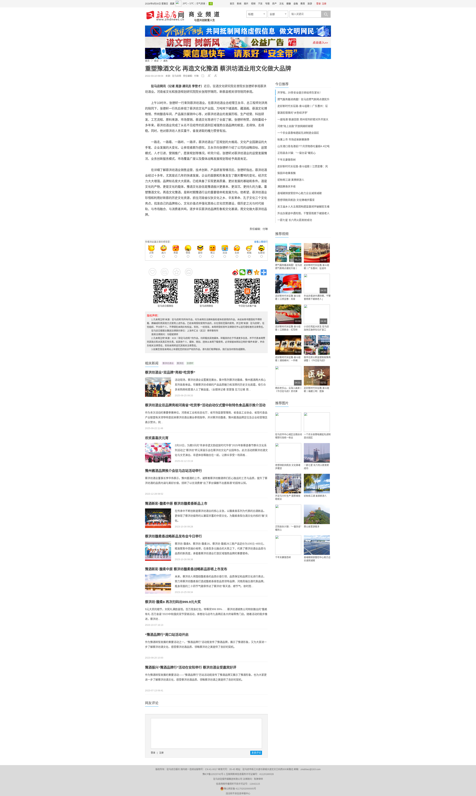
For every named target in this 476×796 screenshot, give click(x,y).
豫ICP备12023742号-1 (213, 774)
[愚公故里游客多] (317, 514)
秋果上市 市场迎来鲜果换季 (293, 139)
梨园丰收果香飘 (286, 173)
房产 (274, 3)
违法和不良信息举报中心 (238, 793)
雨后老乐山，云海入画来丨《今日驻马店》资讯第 (288, 390)
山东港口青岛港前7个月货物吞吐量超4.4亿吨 (303, 146)
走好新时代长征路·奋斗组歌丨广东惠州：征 (302, 105)
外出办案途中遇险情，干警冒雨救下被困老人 (303, 213)
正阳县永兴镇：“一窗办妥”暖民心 (296, 152)
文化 (281, 3)
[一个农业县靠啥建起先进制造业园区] (317, 422)
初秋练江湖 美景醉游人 (290, 179)
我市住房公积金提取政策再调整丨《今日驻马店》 (317, 359)
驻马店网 (176, 76)
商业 (156, 61)
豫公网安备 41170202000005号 (240, 788)
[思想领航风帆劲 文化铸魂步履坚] (288, 453)
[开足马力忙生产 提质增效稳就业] (288, 483)
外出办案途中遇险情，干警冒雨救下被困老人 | (317, 297)
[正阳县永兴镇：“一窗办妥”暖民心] (288, 514)
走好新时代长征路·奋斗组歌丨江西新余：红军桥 (287, 328)
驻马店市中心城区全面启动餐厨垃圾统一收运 (288, 436)
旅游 (310, 3)
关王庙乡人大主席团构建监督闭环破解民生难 (303, 206)
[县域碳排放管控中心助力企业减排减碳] (317, 545)
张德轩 (190, 363)
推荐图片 (282, 403)
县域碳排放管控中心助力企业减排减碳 (299, 193)
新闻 (239, 3)
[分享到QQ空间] (257, 272)
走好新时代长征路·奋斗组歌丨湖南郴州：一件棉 (287, 359)
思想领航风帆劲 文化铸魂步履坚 (296, 199)
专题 (267, 3)
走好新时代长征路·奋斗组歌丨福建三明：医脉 (316, 390)
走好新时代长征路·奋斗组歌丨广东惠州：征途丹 (316, 267)
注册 (324, 3)
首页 (232, 3)
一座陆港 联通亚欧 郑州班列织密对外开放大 (302, 119)
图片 (246, 3)
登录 (318, 3)
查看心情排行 (261, 242)
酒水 (165, 61)
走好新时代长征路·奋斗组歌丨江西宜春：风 (302, 166)
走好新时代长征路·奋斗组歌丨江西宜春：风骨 (287, 297)
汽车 (260, 3)
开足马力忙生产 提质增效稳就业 (287, 497)
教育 (302, 3)
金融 (295, 3)
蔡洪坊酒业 (168, 363)
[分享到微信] (242, 272)
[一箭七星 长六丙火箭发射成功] (317, 453)
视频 (253, 3)
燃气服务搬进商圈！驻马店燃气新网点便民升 (303, 99)
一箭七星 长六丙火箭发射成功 (294, 219)
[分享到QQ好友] (250, 272)
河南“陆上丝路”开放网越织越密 (295, 126)
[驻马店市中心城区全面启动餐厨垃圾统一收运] (288, 422)
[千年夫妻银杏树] (288, 545)
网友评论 (151, 703)
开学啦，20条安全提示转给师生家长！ (299, 92)
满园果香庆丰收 (286, 186)
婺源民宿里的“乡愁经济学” (292, 112)
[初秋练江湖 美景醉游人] (317, 483)
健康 (288, 3)
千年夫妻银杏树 (286, 159)
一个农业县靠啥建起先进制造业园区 (298, 132)
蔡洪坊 (180, 363)
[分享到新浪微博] (235, 272)
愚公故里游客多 (311, 526)
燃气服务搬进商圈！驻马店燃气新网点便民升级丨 (288, 267)
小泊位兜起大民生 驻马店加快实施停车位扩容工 (316, 328)
